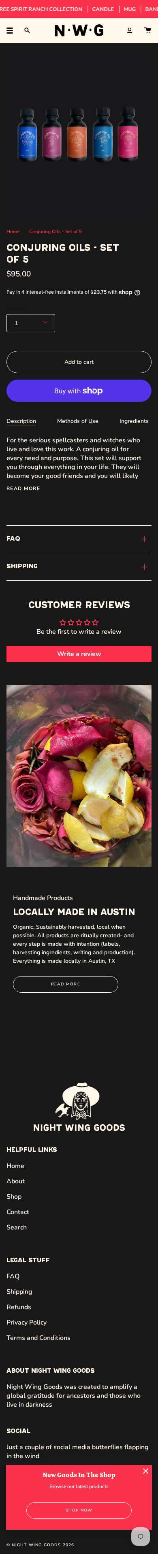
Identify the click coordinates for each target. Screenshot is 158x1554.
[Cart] (147, 30)
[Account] (130, 30)
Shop (13, 1196)
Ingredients (134, 421)
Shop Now (79, 1510)
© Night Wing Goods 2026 (40, 1545)
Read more (23, 488)
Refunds (18, 1307)
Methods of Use (77, 421)
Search (16, 1227)
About (15, 1181)
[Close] (146, 1471)
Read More (65, 984)
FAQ (13, 539)
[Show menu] (12, 30)
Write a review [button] (79, 654)
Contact (17, 1212)
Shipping (22, 566)
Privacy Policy (26, 1322)
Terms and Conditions (38, 1337)
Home (12, 231)
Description (21, 421)
